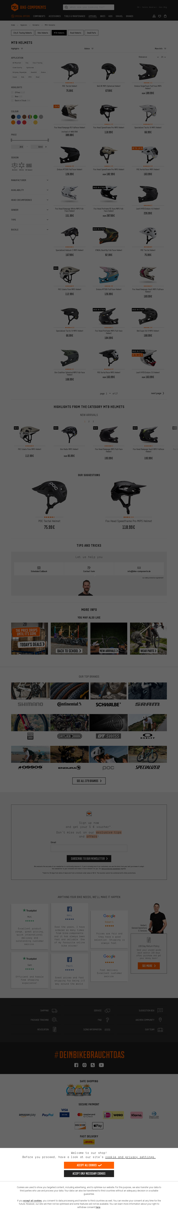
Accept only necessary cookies (89, 1173)
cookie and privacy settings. (130, 1157)
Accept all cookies (87, 1165)
